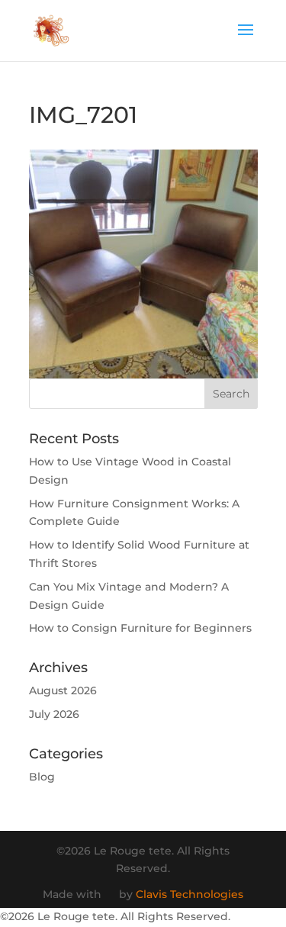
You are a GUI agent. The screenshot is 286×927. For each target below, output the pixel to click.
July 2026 (54, 714)
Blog (42, 777)
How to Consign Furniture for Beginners (140, 628)
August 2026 (63, 690)
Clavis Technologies (189, 894)
